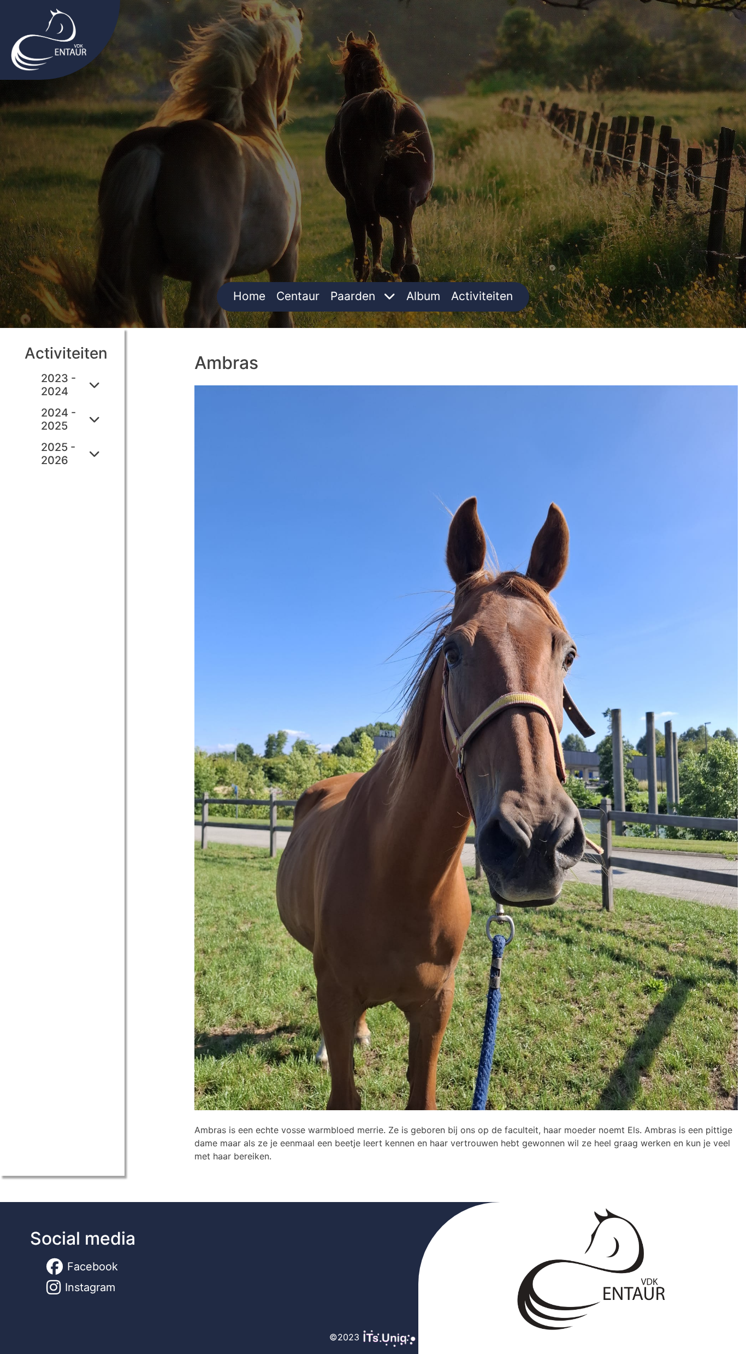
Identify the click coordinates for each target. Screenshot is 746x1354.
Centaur (297, 296)
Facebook (92, 1266)
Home (249, 296)
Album (423, 296)
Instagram (90, 1287)
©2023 (345, 1337)
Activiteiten (482, 296)
